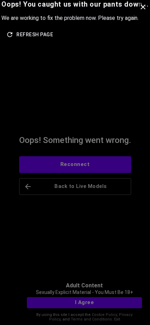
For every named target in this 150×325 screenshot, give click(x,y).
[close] (143, 7)
